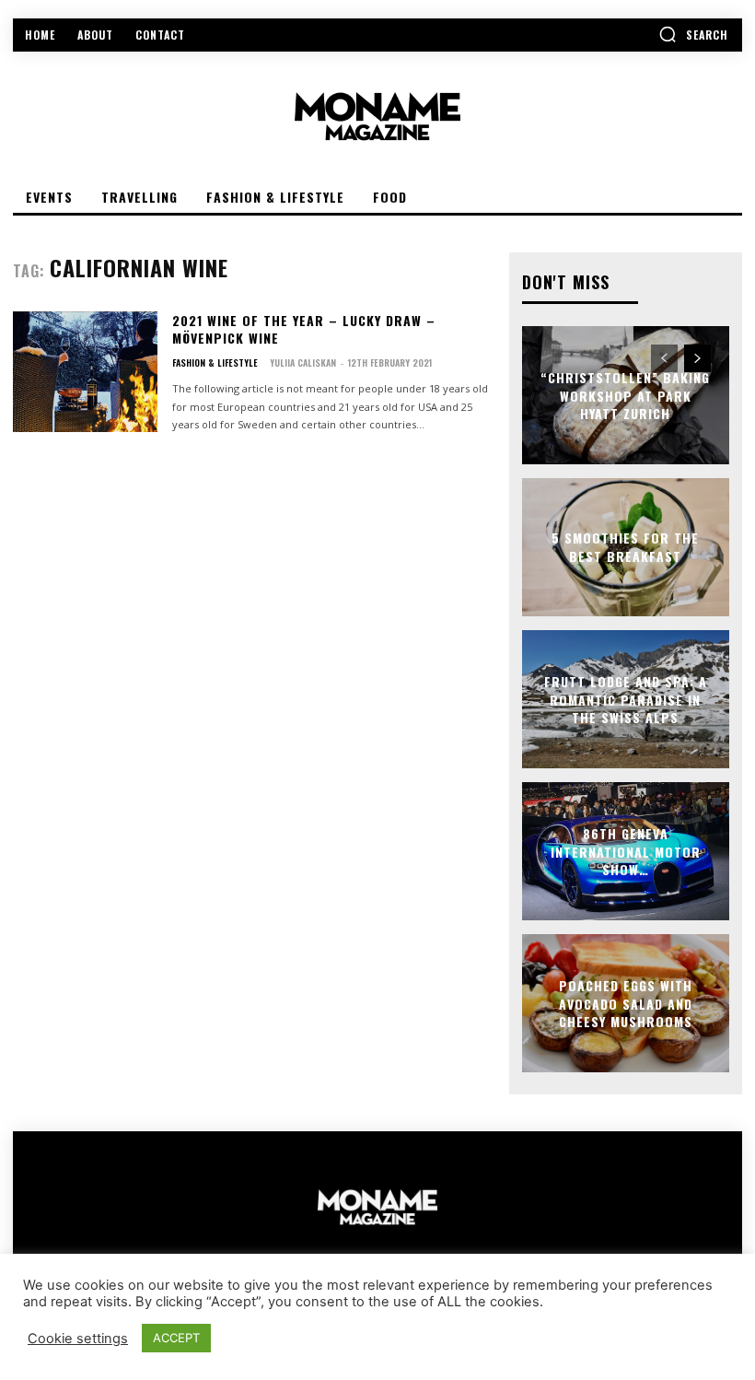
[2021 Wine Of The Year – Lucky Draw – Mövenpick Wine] (85, 372)
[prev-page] (664, 358)
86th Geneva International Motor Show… (626, 851)
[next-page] (697, 358)
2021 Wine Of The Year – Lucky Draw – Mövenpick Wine (304, 329)
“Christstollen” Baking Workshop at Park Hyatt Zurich (625, 395)
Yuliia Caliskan (303, 362)
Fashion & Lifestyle (215, 363)
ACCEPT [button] (176, 1337)
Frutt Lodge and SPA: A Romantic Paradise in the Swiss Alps (625, 699)
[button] (693, 34)
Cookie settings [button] (78, 1338)
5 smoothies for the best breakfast (625, 548)
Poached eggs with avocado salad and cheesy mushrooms (625, 1003)
